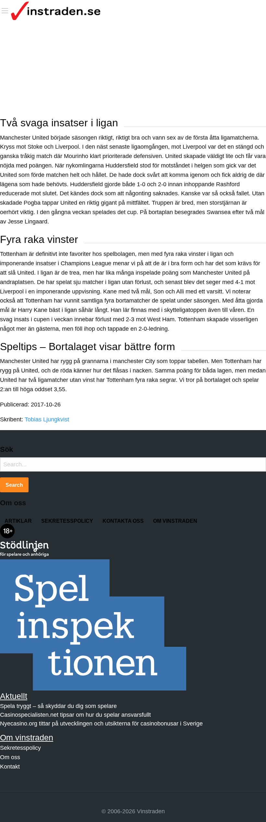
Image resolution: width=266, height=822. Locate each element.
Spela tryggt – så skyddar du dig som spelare (58, 706)
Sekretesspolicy (67, 521)
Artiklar (18, 521)
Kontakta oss (123, 521)
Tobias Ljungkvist (47, 419)
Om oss (10, 757)
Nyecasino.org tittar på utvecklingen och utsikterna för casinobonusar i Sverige (101, 723)
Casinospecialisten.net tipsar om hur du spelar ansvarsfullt (75, 715)
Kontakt (10, 766)
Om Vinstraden (175, 521)
